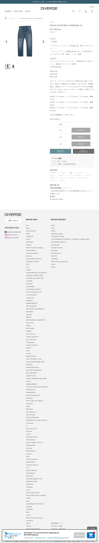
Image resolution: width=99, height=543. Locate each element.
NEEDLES (29, 409)
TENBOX (29, 487)
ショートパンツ (81, 177)
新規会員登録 (24, 541)
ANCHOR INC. (31, 231)
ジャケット (61, 175)
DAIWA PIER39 (31, 303)
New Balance (31, 412)
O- (27, 426)
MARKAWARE (31, 384)
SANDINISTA (31, 462)
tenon (28, 490)
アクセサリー (54, 172)
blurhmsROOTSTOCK (34, 259)
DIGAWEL (29, 312)
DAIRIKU (29, 300)
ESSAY (28, 325)
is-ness (28, 353)
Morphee (29, 398)
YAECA (28, 526)
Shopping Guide (83, 151)
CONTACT (8, 541)
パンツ (18, 18)
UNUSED (29, 509)
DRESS (28, 317)
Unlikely (29, 507)
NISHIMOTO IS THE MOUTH (36, 420)
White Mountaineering (34, 518)
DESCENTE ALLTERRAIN (35, 309)
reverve (29, 454)
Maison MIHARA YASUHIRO (36, 378)
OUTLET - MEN (56, 526)
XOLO (28, 523)
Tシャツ (52, 180)
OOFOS (29, 431)
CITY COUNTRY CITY (34, 292)
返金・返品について (78, 541)
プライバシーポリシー (45, 541)
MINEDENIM (30, 392)
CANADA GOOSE (32, 261)
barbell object (31, 250)
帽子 (71, 172)
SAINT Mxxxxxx (32, 459)
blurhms (29, 256)
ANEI (28, 234)
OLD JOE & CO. (32, 428)
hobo (28, 350)
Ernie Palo (30, 323)
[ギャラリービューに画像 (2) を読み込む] (13, 66)
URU (28, 512)
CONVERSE (30, 286)
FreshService (30, 334)
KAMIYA (29, 364)
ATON (28, 239)
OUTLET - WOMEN (58, 529)
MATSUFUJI (30, 389)
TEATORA (29, 484)
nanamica (29, 403)
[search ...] (73, 11)
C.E (27, 267)
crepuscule (30, 298)
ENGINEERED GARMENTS (35, 320)
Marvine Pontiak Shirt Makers (37, 387)
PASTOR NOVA (31, 437)
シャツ (61, 177)
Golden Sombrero (32, 337)
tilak (27, 501)
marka (28, 381)
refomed (29, 448)
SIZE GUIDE (55, 119)
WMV (53, 267)
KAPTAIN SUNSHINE (34, 370)
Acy (27, 225)
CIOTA (28, 270)
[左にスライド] (6, 41)
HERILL (28, 348)
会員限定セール (56, 523)
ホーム (8, 18)
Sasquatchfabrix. (32, 465)
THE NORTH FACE (33, 493)
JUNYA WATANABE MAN (35, 362)
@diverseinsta (12, 235)
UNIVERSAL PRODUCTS (35, 504)
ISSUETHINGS (31, 356)
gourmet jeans (31, 339)
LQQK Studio (31, 376)
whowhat (29, 520)
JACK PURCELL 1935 (34, 359)
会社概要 (15, 541)
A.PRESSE (29, 236)
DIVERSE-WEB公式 (14, 232)
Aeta (27, 228)
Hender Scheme (32, 345)
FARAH (28, 331)
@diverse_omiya (13, 237)
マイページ (33, 541)
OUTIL (28, 434)
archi (53, 228)
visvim (13, 18)
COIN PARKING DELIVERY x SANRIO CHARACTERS (70, 239)
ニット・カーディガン (75, 175)
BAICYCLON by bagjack (34, 247)
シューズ (70, 177)
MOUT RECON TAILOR (34, 401)
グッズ (52, 175)
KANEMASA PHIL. (32, 367)
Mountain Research (33, 395)
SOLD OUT (81, 130)
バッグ (64, 172)
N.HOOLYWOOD (32, 417)
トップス (61, 180)
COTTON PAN (31, 295)
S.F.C (28, 467)
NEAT (28, 406)
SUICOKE (29, 476)
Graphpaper (30, 342)
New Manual (30, 415)
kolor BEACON (31, 373)
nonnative (29, 423)
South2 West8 (31, 470)
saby (27, 456)
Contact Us (60, 151)
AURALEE (29, 242)
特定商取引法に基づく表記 (62, 541)
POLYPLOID (30, 440)
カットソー (80, 172)
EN (93, 6)
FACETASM (30, 328)
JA (91, 6)
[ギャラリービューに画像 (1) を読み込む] (7, 66)
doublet (29, 314)
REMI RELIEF (31, 451)
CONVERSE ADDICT (33, 289)
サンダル (52, 177)
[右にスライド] (43, 41)
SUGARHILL (30, 473)
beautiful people (32, 253)
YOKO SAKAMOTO (33, 529)
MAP (53, 196)
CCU (28, 264)
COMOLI (29, 284)
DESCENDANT (31, 306)
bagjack (29, 245)
